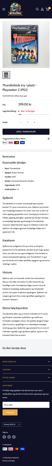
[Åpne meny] (4, 9)
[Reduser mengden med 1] (21, 122)
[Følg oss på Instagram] (9, 437)
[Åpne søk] (37, 9)
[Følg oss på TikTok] (14, 437)
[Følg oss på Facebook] (4, 437)
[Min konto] (42, 9)
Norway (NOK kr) (9, 424)
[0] (47, 9)
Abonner (10, 412)
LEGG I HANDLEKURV (26, 131)
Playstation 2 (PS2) (11, 96)
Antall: (5, 122)
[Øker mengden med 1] (34, 122)
